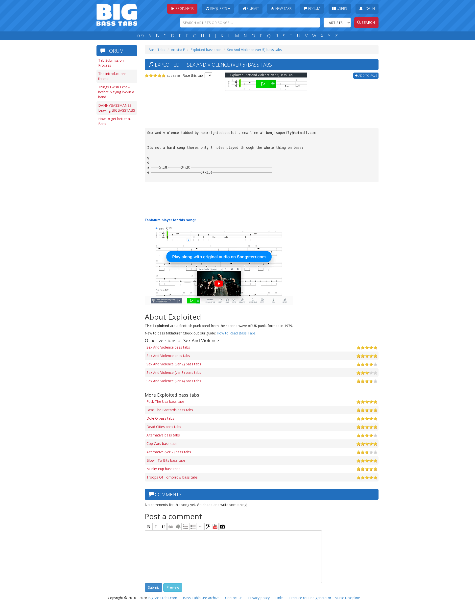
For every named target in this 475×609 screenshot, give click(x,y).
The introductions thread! (112, 76)
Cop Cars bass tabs (161, 443)
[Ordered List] (185, 526)
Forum (313, 8)
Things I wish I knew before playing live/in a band (116, 92)
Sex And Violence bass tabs (168, 347)
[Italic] (155, 526)
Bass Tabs (156, 49)
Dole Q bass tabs (160, 418)
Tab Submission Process (111, 63)
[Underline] (163, 526)
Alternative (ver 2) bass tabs (168, 452)
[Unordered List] (193, 526)
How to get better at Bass (114, 121)
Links (279, 597)
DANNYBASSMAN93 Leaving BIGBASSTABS (116, 108)
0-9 (140, 36)
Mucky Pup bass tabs (163, 468)
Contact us (233, 597)
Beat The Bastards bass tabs (169, 409)
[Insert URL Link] (170, 526)
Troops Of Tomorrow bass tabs (172, 477)
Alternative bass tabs (163, 435)
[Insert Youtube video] (215, 526)
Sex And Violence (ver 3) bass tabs (173, 372)
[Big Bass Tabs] (116, 14)
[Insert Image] (178, 526)
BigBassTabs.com (162, 597)
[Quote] (200, 526)
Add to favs (367, 76)
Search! (368, 22)
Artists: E (178, 49)
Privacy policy (259, 597)
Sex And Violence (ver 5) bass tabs (254, 49)
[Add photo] (222, 526)
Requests (218, 8)
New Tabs (283, 8)
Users (341, 8)
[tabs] (207, 526)
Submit (252, 8)
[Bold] (148, 526)
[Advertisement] (116, 204)
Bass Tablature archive (201, 597)
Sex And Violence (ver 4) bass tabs (173, 381)
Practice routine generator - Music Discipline (324, 597)
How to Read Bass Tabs (236, 333)
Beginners (184, 8)
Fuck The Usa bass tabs (165, 401)
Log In (369, 8)
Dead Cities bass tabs (163, 426)
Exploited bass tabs (205, 49)
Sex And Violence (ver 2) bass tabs (173, 364)
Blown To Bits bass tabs (166, 460)
